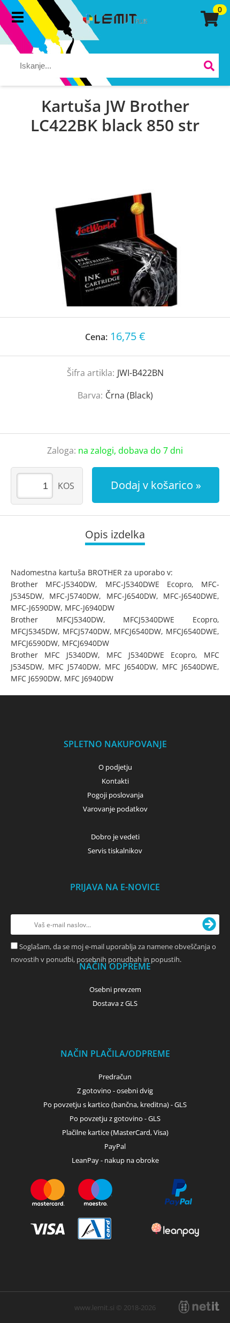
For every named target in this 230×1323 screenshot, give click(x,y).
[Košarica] (208, 18)
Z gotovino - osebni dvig (115, 1090)
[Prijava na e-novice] (209, 924)
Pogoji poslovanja (115, 795)
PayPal (115, 1146)
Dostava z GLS (115, 1003)
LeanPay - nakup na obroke (115, 1160)
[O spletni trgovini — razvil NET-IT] (199, 1307)
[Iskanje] (209, 67)
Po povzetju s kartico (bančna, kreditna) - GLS (115, 1104)
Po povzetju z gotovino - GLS (115, 1118)
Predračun (115, 1076)
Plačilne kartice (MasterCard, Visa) (115, 1132)
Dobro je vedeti (115, 836)
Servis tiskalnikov (115, 850)
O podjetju (115, 767)
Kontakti (115, 781)
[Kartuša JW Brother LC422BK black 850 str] (115, 236)
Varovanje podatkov (115, 809)
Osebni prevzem (115, 989)
